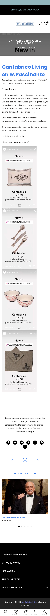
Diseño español (18, 421)
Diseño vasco (32, 421)
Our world (20, 47)
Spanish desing (15, 428)
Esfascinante (11, 425)
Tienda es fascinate (32, 428)
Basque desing (14, 418)
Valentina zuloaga (25, 431)
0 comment (30, 47)
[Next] (45, 503)
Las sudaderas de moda (13, 517)
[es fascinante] (19, 176)
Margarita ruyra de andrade (31, 425)
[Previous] (4, 503)
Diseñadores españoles (33, 418)
